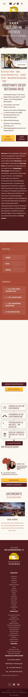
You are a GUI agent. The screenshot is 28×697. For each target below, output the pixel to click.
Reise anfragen (8, 138)
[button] (14, 62)
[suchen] (21, 3)
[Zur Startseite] (14, 9)
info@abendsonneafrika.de (9, 474)
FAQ (10, 695)
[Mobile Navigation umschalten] (4, 3)
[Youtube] (18, 684)
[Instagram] (9, 684)
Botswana (4, 153)
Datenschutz (22, 692)
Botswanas (18, 161)
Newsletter (15, 695)
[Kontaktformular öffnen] (10, 3)
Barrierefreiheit (6, 692)
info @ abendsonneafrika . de (9, 675)
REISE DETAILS (22, 138)
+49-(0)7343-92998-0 (9, 473)
